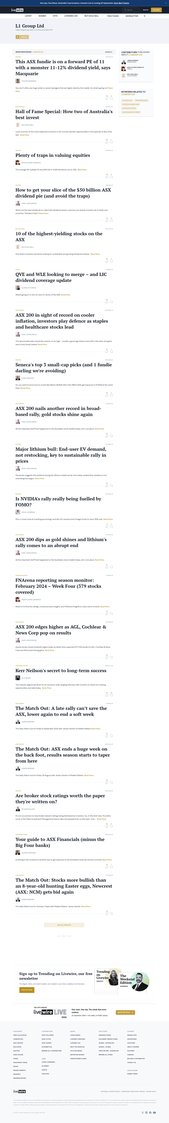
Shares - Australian (106, 1043)
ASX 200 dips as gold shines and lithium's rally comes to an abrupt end (61, 542)
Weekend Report (19, 1078)
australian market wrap (130, 104)
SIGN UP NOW (26, 990)
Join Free (156, 10)
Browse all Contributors (52, 1051)
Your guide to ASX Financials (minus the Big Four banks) (60, 842)
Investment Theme (21, 834)
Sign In (145, 10)
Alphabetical (47, 1047)
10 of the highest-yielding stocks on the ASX (59, 236)
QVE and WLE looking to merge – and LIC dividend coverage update (61, 277)
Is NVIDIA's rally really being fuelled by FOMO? (58, 502)
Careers (130, 1055)
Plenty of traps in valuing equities (53, 155)
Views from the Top (22, 665)
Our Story (131, 1043)
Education (17, 1047)
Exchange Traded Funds (108, 1039)
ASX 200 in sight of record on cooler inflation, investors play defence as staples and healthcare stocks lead (62, 321)
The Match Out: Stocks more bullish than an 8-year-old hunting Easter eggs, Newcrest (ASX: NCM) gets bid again (64, 886)
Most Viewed (46, 1043)
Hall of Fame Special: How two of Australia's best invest (64, 114)
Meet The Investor (77, 1047)
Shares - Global (105, 1047)
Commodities (18, 1039)
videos (44, 1070)
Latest (28, 16)
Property (17, 1074)
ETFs (55, 16)
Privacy (142, 1091)
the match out (127, 100)
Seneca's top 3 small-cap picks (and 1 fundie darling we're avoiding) (64, 368)
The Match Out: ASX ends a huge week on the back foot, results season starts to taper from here (63, 755)
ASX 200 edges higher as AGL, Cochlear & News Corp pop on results (61, 630)
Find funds (113, 16)
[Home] (17, 10)
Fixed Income (18, 1055)
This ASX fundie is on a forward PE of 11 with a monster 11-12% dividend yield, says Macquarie (63, 67)
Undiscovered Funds (78, 1058)
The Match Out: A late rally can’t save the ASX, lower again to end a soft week (61, 711)
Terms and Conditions (130, 1091)
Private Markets (19, 1070)
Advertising (132, 1039)
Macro (15, 1066)
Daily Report (20, 310)
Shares (42, 16)
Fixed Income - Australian (109, 1051)
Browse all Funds (106, 1055)
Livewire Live (71, 16)
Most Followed (48, 1035)
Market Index (132, 1074)
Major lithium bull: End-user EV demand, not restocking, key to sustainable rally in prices (61, 455)
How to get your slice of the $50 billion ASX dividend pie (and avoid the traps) (63, 193)
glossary (45, 1066)
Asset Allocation (19, 1035)
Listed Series (75, 1035)
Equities (18, 56)
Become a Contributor (136, 1058)
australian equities (129, 108)
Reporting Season (21, 575)
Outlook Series (76, 1051)
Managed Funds (105, 1035)
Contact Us (131, 1062)
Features (130, 1051)
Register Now (124, 1012)
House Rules (151, 1091)
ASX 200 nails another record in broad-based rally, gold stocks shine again (58, 411)
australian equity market (131, 112)
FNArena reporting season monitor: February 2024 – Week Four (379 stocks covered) (58, 586)
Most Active (46, 1039)
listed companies (48, 1062)
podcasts (45, 1074)
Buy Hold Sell (91, 16)
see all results (64, 925)
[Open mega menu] (144, 16)
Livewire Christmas (77, 1039)
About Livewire (133, 1047)
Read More (24, 135)
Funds (18, 269)
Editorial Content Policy (111, 1091)
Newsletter (132, 16)
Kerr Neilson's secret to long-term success (61, 670)
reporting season (142, 100)
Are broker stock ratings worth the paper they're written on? (60, 799)
